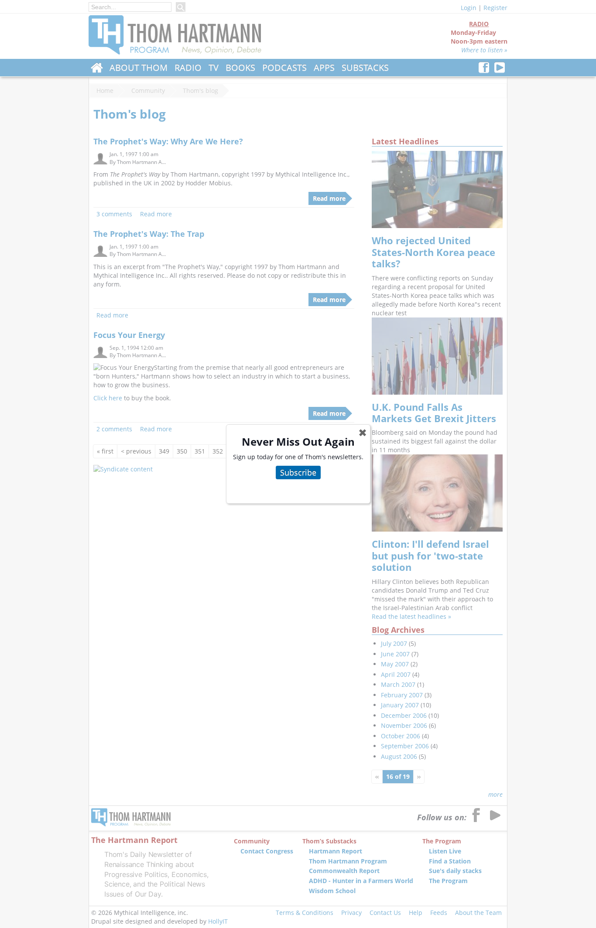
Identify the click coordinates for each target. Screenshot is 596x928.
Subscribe (298, 472)
